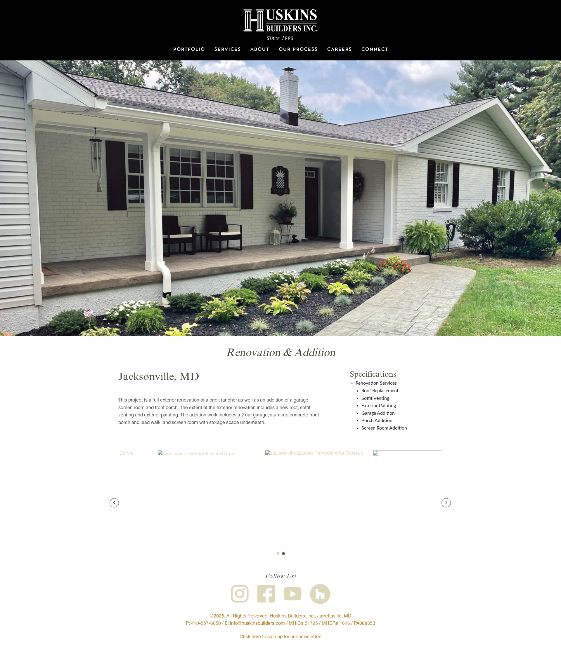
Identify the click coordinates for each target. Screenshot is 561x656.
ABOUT (259, 49)
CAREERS (339, 49)
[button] (114, 502)
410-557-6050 (206, 624)
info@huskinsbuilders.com (257, 624)
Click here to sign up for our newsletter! (280, 637)
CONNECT (374, 49)
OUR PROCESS (298, 49)
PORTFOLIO (189, 49)
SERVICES (227, 49)
